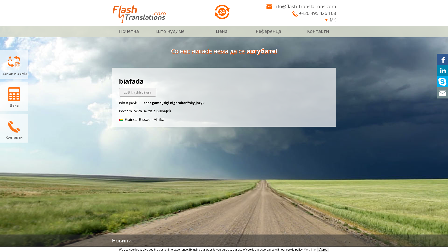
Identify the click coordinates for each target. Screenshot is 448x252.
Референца (268, 31)
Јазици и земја (14, 73)
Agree (323, 249)
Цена (222, 31)
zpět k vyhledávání (137, 92)
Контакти (318, 31)
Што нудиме (170, 31)
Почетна (129, 31)
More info (310, 249)
